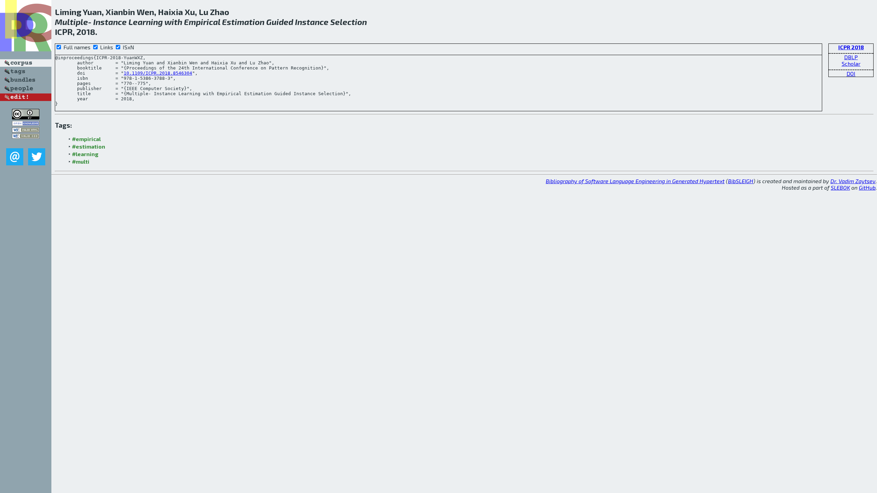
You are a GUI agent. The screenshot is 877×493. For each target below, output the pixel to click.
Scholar (851, 63)
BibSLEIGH (740, 181)
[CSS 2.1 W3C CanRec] (25, 143)
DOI (851, 73)
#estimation (88, 146)
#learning (85, 154)
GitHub (867, 187)
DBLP (851, 57)
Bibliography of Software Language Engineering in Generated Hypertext (635, 181)
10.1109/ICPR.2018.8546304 (158, 73)
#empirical (86, 139)
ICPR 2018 (851, 47)
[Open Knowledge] (25, 124)
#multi (80, 161)
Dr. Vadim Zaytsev (853, 181)
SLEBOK (840, 187)
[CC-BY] (25, 117)
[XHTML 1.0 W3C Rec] (25, 130)
